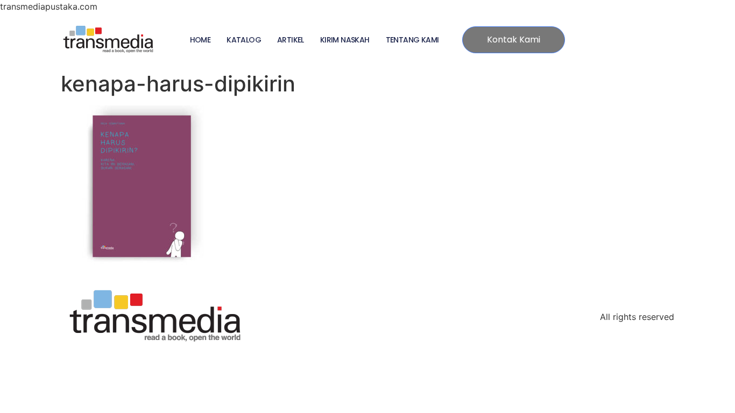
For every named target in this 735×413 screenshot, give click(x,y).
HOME (200, 39)
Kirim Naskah (345, 39)
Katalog (244, 39)
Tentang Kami (412, 39)
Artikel (290, 39)
